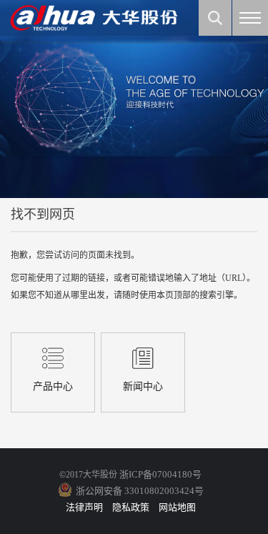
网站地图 (177, 507)
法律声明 (84, 507)
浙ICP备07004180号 (160, 474)
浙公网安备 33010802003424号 (140, 490)
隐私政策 (130, 507)
